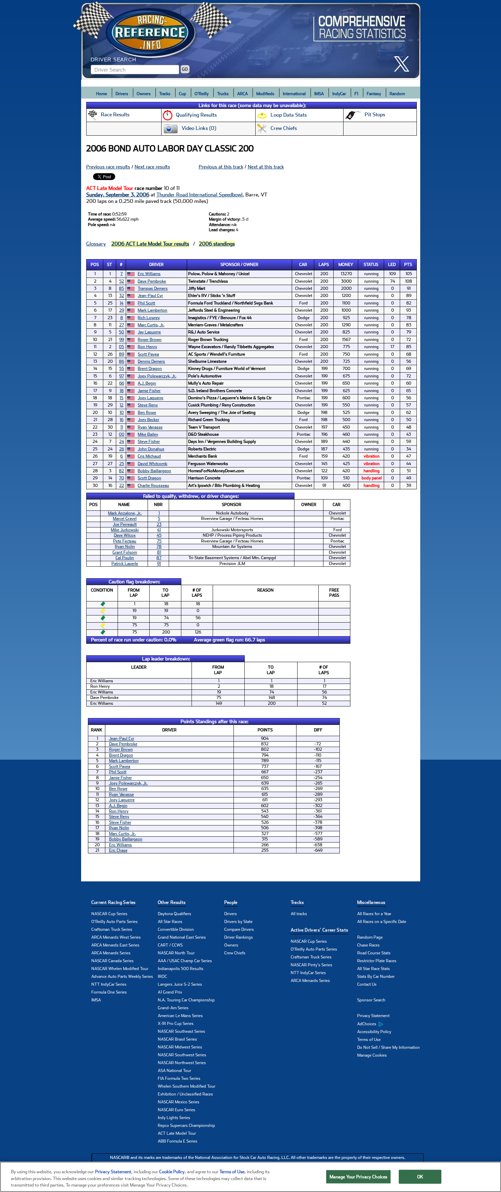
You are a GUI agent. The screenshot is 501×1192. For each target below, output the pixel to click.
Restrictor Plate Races (376, 960)
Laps (324, 264)
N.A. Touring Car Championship (186, 1000)
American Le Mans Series (180, 1015)
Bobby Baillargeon (154, 470)
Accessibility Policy (374, 1031)
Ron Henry (147, 346)
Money (345, 264)
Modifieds (265, 93)
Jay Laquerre (149, 332)
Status (371, 264)
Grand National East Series (182, 937)
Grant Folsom (124, 552)
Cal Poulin (125, 557)
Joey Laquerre (150, 398)
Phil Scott (146, 303)
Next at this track (266, 166)
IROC (162, 976)
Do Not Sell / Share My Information (388, 1047)
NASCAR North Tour (176, 953)
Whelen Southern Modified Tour (186, 1086)
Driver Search (113, 59)
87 (159, 557)
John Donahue (151, 449)
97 (121, 376)
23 (159, 524)
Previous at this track (221, 166)
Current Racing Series (113, 902)
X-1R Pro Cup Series (176, 1023)
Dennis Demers (151, 361)
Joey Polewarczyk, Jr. (157, 376)
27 (121, 325)
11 (121, 427)
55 (121, 368)
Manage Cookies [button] (372, 1055)
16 (121, 419)
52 (121, 281)
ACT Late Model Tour (177, 1133)
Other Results (172, 902)
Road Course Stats (374, 953)
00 (121, 434)
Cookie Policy (172, 1171)
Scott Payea (148, 354)
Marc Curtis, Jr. (151, 325)
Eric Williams (149, 273)
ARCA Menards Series (111, 953)
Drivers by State (238, 921)
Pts (408, 264)
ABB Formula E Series (177, 1141)
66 (121, 383)
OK (420, 1176)
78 (159, 546)
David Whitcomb (152, 463)
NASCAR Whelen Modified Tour (119, 968)
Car (303, 264)
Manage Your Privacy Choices (359, 1176)
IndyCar (339, 93)
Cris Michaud (149, 456)
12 (121, 405)
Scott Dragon (149, 478)
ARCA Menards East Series (115, 945)
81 (159, 552)
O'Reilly (202, 93)
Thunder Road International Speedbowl (199, 195)
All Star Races (170, 921)
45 (159, 535)
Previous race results (108, 166)
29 (121, 310)
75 (159, 541)
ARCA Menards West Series (116, 937)
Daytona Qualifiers (174, 913)
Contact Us (367, 984)
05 (121, 346)
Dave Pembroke (152, 281)
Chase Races (368, 945)
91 (159, 563)
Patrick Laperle (124, 563)
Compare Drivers (239, 929)
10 (122, 412)
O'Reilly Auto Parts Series (114, 921)
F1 (356, 93)
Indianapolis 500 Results (180, 968)
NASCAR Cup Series (109, 913)
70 (121, 478)
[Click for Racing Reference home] (251, 40)
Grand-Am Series (173, 1007)
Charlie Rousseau (153, 485)
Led (392, 264)
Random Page (370, 937)
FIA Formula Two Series (179, 1078)
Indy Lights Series (174, 1117)
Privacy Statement (373, 1015)
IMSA (319, 93)
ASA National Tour (174, 1070)
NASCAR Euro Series (176, 1109)
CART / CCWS (170, 945)
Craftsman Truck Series (111, 929)
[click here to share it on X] (404, 64)
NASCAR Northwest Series (182, 1062)
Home (101, 93)
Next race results (152, 166)
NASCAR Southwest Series (182, 1055)
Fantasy (374, 93)
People (231, 902)
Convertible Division (176, 929)
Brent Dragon (150, 368)
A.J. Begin (147, 383)
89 (121, 354)
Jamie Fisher (149, 390)
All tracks (299, 913)
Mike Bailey (148, 434)
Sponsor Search (371, 1000)
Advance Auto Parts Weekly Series (122, 976)
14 (121, 303)
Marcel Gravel (125, 518)
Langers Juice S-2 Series (180, 984)
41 (159, 529)
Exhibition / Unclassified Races (185, 1094)
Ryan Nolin (125, 546)
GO (185, 69)
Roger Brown (150, 339)
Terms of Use (369, 1039)
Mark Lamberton (152, 310)
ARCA (242, 93)
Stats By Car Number (376, 976)
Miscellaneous (371, 902)
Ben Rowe (147, 412)
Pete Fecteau (124, 541)
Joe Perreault (125, 524)
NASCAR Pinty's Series (311, 965)
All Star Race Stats (373, 968)
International (294, 93)
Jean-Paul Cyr (150, 295)
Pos (95, 264)
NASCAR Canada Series (112, 960)
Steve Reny (148, 405)
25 (121, 463)
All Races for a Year (374, 913)
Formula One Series (109, 992)
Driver (156, 264)
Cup (182, 93)
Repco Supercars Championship (186, 1125)
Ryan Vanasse (150, 427)
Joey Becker (148, 419)
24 (121, 441)
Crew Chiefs (234, 953)
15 (121, 398)
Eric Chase (118, 850)
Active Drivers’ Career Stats (319, 930)
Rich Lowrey (149, 317)
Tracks (164, 93)
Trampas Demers (153, 288)
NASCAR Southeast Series (181, 1031)
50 (121, 332)
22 (121, 485)
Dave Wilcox (125, 535)
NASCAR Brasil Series (177, 1039)
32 (121, 295)
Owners (144, 93)
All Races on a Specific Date (381, 921)
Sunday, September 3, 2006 (117, 195)
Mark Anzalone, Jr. (124, 513)
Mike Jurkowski (125, 529)
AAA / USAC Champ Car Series (185, 960)
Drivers (122, 93)
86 (121, 361)
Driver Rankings (238, 937)
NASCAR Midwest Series (180, 1047)
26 (121, 449)
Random (397, 93)
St (109, 264)
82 (121, 470)
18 (122, 390)
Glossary (96, 244)
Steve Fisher (149, 441)
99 (121, 339)
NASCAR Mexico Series (178, 1102)
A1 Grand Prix (170, 992)
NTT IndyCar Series (108, 984)
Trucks (223, 93)
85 (121, 288)
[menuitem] (390, 1024)
